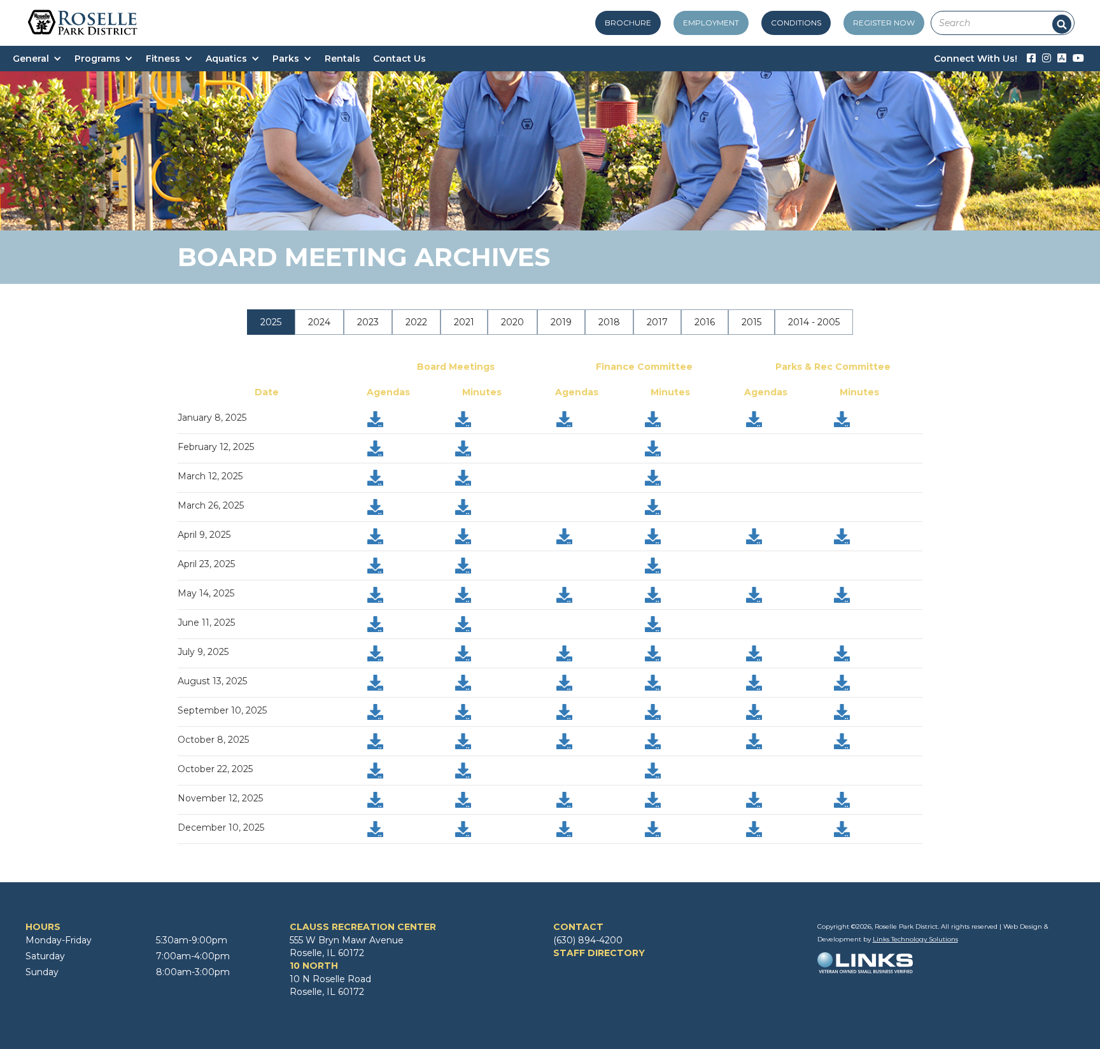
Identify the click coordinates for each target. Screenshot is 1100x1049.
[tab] (271, 322)
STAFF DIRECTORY (599, 953)
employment (711, 22)
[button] (43, 58)
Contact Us (399, 58)
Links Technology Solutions (915, 939)
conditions (796, 22)
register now (884, 22)
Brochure (628, 22)
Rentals (342, 58)
